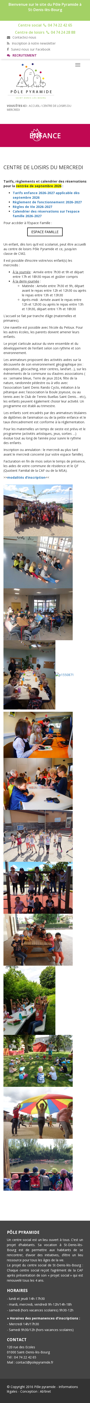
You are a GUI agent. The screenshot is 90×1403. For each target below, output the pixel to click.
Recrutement (24, 55)
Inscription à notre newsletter (33, 43)
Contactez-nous (24, 37)
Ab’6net (45, 1391)
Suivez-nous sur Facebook (30, 49)
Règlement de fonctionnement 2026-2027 (48, 202)
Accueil (34, 106)
